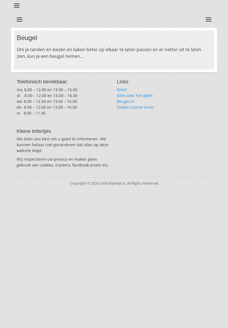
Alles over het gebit (135, 95)
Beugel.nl (125, 101)
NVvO (122, 89)
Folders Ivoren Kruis (135, 107)
